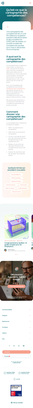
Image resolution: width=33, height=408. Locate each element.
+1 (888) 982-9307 (16, 362)
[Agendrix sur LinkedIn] (14, 346)
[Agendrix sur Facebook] (9, 346)
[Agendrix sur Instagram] (19, 346)
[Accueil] (5, 3)
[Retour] (7, 27)
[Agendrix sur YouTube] (24, 346)
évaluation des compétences (16, 88)
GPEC (8, 69)
